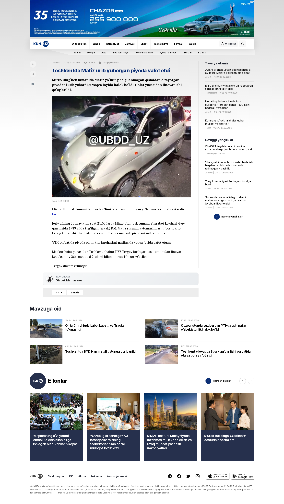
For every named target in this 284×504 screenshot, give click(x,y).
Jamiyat (129, 43)
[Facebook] (33, 84)
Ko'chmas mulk (144, 52)
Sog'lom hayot (121, 52)
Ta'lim (77, 52)
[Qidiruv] (242, 43)
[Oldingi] (242, 381)
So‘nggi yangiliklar (219, 140)
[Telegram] (33, 74)
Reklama (96, 476)
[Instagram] (198, 476)
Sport (144, 43)
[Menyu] (250, 44)
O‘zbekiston (79, 43)
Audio (192, 43)
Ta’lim (208, 128)
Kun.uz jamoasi (116, 476)
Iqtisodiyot (112, 43)
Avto (103, 52)
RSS (71, 476)
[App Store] (217, 476)
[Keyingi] (251, 381)
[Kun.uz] (41, 44)
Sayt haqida (56, 476)
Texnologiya (161, 43)
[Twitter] (188, 476)
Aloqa (82, 476)
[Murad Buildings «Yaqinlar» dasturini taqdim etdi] (227, 427)
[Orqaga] (33, 64)
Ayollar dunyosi (168, 52)
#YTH (59, 292)
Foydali (178, 43)
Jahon (96, 43)
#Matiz (75, 292)
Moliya (91, 52)
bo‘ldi (56, 214)
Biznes (202, 52)
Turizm (187, 52)
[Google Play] (242, 476)
